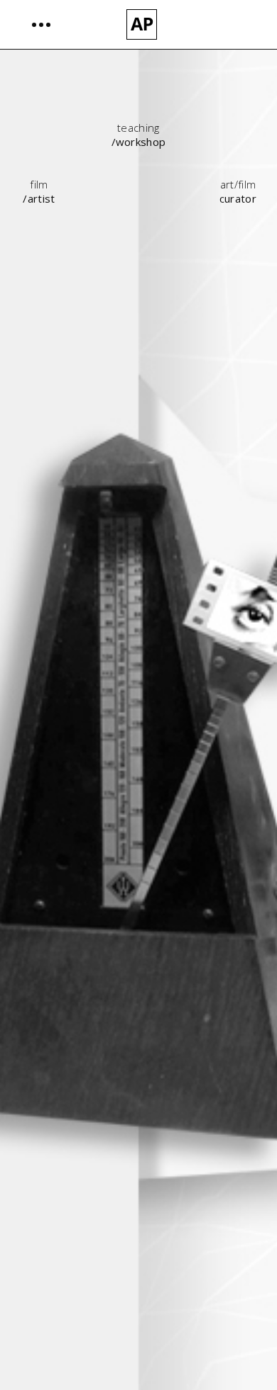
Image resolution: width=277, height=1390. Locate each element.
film (39, 184)
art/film (238, 184)
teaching (138, 127)
